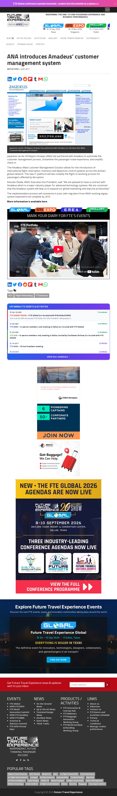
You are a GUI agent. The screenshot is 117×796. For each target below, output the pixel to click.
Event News (42, 720)
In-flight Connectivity (69, 774)
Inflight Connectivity (75, 780)
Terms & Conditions (95, 722)
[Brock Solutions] (58, 458)
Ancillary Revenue (47, 777)
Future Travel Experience (68, 792)
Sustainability (93, 38)
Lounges (34, 777)
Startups (40, 44)
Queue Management (94, 780)
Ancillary (53, 38)
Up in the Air (40, 38)
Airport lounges (57, 780)
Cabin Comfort (32, 783)
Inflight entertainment (49, 783)
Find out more (58, 660)
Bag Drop (90, 777)
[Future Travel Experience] (18, 20)
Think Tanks (43, 723)
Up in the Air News (46, 709)
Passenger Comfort (97, 783)
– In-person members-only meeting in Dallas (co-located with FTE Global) (47, 326)
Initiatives (13, 69)
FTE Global (15, 703)
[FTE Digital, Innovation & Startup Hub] (58, 421)
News (9, 38)
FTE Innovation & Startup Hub (71, 709)
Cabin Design (33, 780)
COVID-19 (45, 780)
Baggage (82, 783)
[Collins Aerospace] (58, 384)
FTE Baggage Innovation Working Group (70, 719)
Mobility (10, 44)
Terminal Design (25, 44)
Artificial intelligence (16, 780)
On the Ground (24, 38)
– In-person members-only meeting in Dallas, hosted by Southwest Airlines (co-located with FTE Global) (56, 336)
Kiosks (64, 783)
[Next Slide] (111, 642)
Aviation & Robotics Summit (18, 722)
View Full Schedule (57, 357)
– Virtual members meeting (26, 346)
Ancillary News (44, 718)
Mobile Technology (15, 783)
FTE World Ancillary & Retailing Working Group (72, 728)
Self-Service (35, 774)
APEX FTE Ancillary (19, 715)
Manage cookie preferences (98, 728)
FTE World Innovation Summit (19, 711)
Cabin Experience (87, 774)
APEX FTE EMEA (17, 718)
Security (73, 783)
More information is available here (27, 201)
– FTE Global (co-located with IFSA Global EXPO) (40, 315)
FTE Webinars (70, 713)
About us (94, 703)
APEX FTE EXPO (17, 706)
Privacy (93, 718)
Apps (56, 774)
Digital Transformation (71, 38)
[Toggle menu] (107, 10)
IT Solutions (42, 295)
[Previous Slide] (5, 642)
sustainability (62, 777)
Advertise (95, 706)
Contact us (95, 709)
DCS (10, 295)
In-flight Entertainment (18, 777)
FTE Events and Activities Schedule (100, 713)
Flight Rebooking (24, 295)
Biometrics (46, 774)
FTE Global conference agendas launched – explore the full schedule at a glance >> (56, 3)
